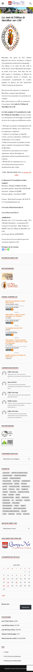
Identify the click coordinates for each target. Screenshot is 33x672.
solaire (24, 511)
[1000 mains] (7, 445)
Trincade (11, 513)
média (18, 497)
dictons (23, 483)
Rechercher (5, 604)
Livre (4, 494)
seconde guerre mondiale (11, 511)
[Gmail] (5, 249)
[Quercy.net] (16, 4)
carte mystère (7, 475)
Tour (4, 513)
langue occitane (23, 492)
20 (16, 582)
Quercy (23, 505)
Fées (18, 489)
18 (8, 582)
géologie (13, 492)
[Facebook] (3, 249)
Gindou (5, 492)
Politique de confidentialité (12, 660)
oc (13, 500)
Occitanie (19, 500)
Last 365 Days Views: (9, 629)
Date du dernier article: (9, 638)
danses (17, 483)
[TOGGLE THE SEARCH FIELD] (30, 3)
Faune (5, 489)
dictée (5, 486)
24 (4, 586)
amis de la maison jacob (19, 472)
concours (16, 481)
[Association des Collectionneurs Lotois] (7, 437)
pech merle (15, 503)
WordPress (25, 668)
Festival (11, 489)
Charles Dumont (15, 478)
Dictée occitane (14, 486)
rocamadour (7, 508)
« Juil (3, 595)
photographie (7, 505)
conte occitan (7, 483)
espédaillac (25, 486)
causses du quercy (20, 475)
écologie (26, 513)
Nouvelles (25, 497)
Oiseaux (27, 500)
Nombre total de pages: (9, 634)
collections (7, 481)
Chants (5, 478)
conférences (26, 481)
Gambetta (25, 489)
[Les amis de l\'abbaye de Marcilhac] (10, 288)
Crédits (6, 652)
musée (18, 494)
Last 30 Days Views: (8, 625)
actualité (6, 472)
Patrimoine (6, 503)
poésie (16, 505)
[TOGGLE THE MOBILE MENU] (3, 3)
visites (19, 513)
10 (4, 579)
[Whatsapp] (8, 249)
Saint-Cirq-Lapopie (20, 508)
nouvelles (6, 500)
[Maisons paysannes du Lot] (7, 279)
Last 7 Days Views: (8, 621)
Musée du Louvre (8, 497)
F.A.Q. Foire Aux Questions (12, 656)
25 (8, 586)
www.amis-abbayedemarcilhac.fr (12, 207)
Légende (11, 494)
